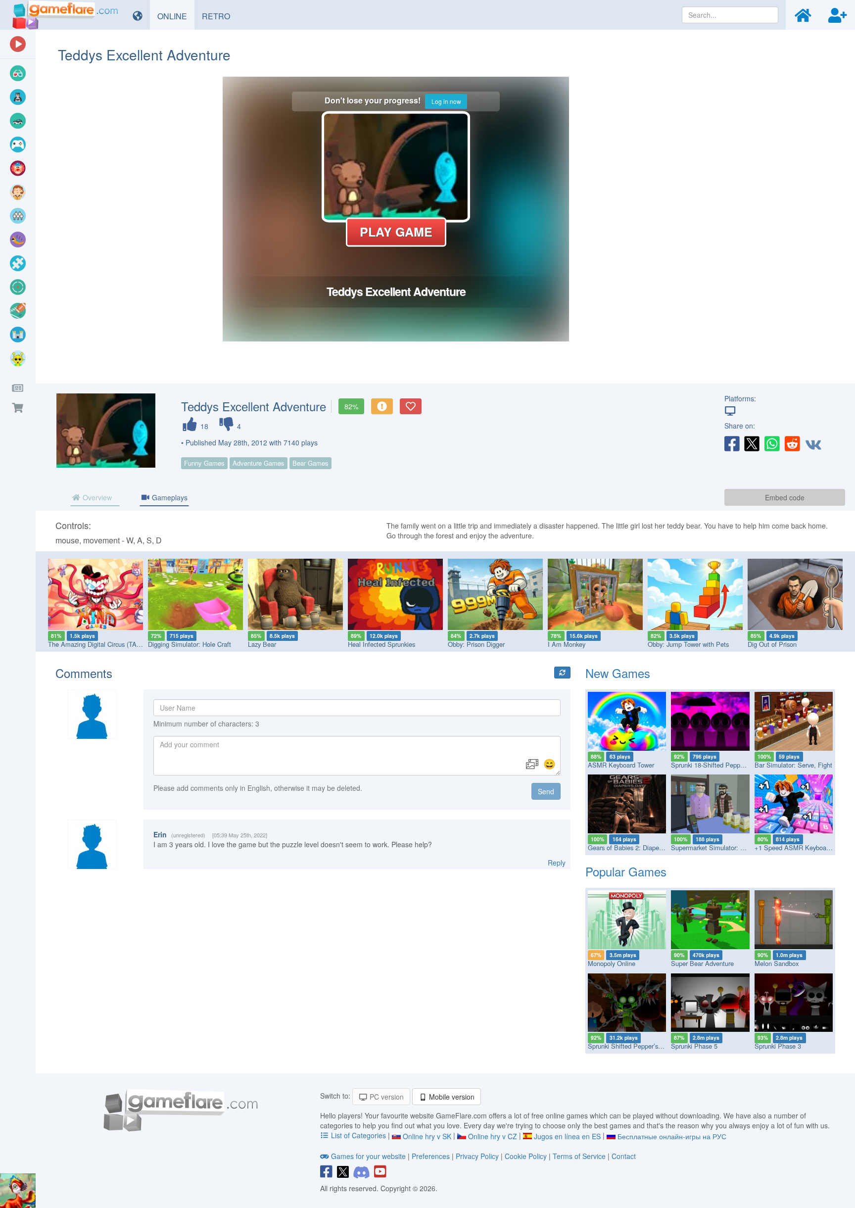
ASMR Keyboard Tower (621, 765)
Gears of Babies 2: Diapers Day (632, 847)
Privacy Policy (477, 1156)
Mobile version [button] (451, 1097)
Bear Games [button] (310, 463)
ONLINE (175, 16)
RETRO (220, 16)
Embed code (785, 497)
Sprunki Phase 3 (778, 1046)
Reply (557, 863)
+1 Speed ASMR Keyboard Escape (805, 847)
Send (546, 791)
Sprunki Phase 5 (694, 1046)
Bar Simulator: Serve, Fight (793, 765)
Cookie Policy (526, 1156)
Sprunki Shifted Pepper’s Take (630, 1046)
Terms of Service (579, 1156)
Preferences (432, 1156)
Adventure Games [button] (259, 463)
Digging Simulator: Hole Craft (189, 644)
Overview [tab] (96, 497)
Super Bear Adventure (702, 963)
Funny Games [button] (204, 463)
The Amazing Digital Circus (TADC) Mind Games (117, 644)
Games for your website (368, 1156)
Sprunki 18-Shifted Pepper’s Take (718, 765)
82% (351, 406)
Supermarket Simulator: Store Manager (726, 847)
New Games (617, 672)
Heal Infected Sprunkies (381, 644)
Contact (624, 1156)
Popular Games (625, 871)
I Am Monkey (566, 644)
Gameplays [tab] (169, 497)
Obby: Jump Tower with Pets (688, 644)
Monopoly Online (611, 963)
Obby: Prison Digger (476, 644)
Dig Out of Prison (772, 644)
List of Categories (358, 1135)
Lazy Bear (262, 644)
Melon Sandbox (777, 963)
